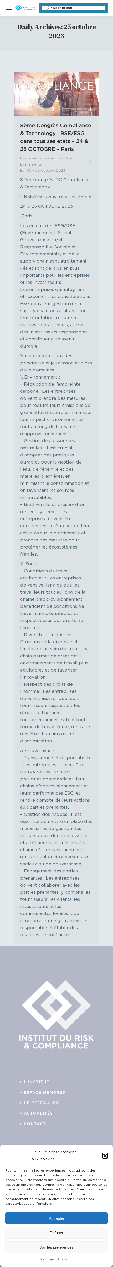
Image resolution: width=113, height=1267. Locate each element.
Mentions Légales (54, 1259)
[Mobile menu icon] (9, 8)
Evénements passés (37, 158)
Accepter (56, 1218)
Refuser (56, 1233)
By (26, 170)
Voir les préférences (56, 1247)
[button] (105, 1155)
